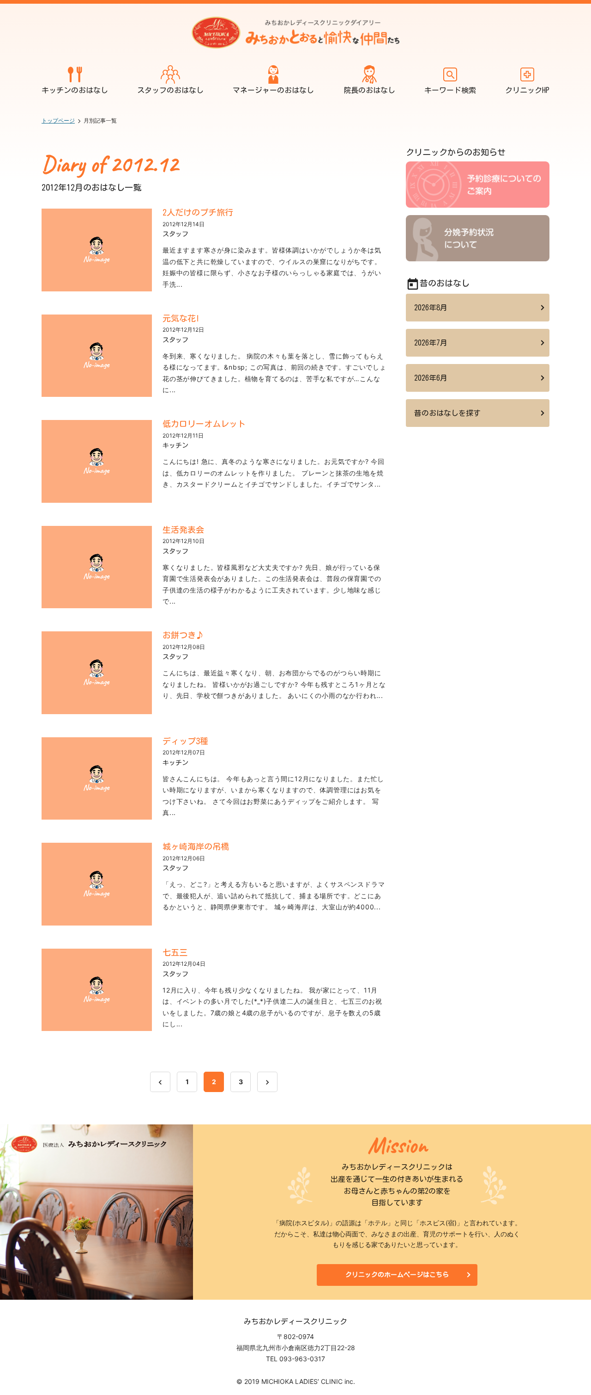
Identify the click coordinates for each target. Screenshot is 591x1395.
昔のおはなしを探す (447, 413)
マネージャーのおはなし (273, 90)
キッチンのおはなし (75, 90)
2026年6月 (430, 378)
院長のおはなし (369, 90)
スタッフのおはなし (170, 90)
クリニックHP (527, 90)
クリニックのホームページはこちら (397, 1275)
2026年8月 (430, 307)
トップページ (58, 120)
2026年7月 (430, 342)
